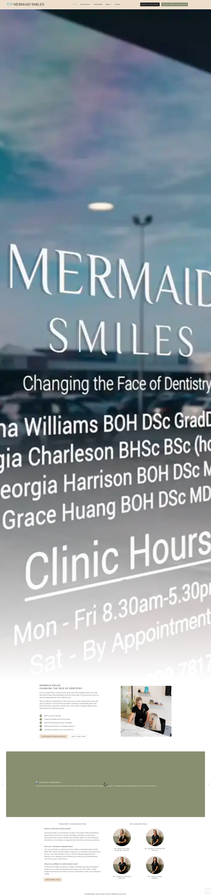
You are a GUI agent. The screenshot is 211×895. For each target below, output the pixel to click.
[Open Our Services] (90, 4)
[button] (2, 784)
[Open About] (111, 4)
